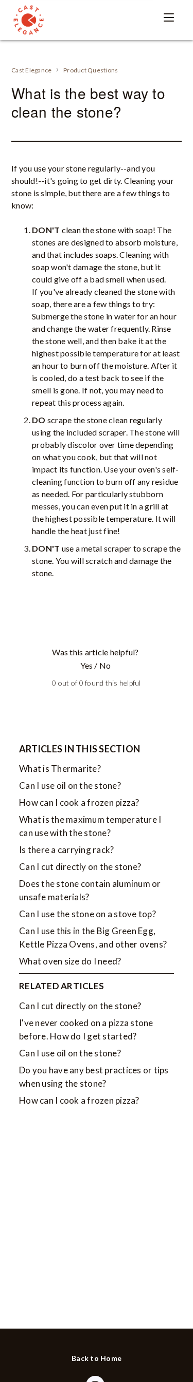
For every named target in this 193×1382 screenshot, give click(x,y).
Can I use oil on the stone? (70, 785)
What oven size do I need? (70, 961)
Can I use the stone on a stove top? (87, 913)
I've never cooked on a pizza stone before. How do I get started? (86, 1029)
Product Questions (90, 70)
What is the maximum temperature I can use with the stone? (90, 826)
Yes (86, 665)
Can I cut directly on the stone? (80, 866)
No (105, 665)
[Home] (28, 20)
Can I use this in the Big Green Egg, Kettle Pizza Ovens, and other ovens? (93, 937)
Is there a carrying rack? (66, 849)
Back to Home (96, 1358)
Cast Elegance (31, 70)
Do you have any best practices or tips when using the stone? (94, 1077)
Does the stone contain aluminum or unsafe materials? (90, 890)
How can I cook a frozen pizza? (79, 802)
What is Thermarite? (60, 768)
